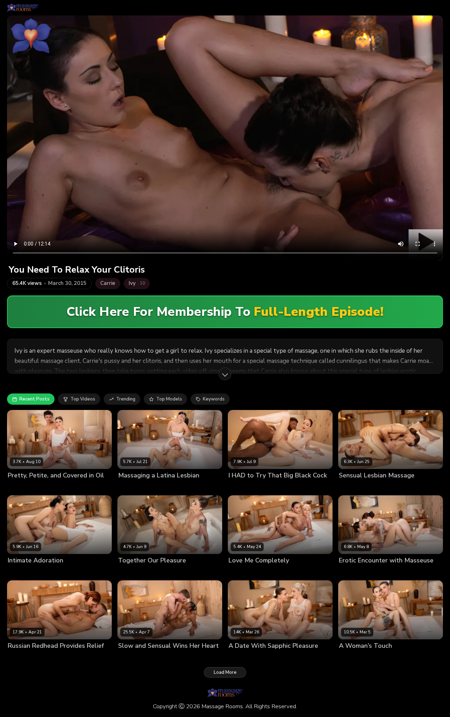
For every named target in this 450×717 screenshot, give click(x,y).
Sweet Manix (56, 487)
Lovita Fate (241, 572)
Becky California (247, 487)
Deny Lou (52, 657)
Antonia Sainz (381, 572)
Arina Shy (349, 487)
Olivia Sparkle (23, 487)
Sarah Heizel (166, 572)
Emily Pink (19, 572)
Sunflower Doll (269, 657)
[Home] (22, 8)
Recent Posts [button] (34, 399)
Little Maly (278, 487)
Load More (225, 672)
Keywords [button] (214, 399)
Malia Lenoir (131, 657)
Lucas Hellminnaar (168, 657)
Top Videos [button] (82, 399)
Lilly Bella (129, 487)
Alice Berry (351, 572)
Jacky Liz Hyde (24, 657)
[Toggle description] (225, 373)
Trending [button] (125, 399)
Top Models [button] (169, 399)
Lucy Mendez (157, 487)
